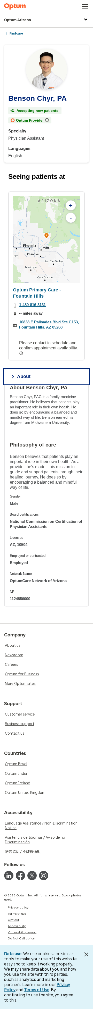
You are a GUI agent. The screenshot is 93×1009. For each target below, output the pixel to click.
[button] (46, 236)
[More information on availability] (21, 353)
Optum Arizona (17, 20)
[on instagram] (43, 875)
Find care (16, 33)
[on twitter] (32, 875)
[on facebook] (20, 875)
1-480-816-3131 (32, 304)
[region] (46, 239)
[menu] (85, 6)
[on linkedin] (8, 875)
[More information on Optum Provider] (47, 120)
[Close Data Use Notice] (86, 954)
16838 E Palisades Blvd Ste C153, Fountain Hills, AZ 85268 (49, 324)
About (23, 376)
